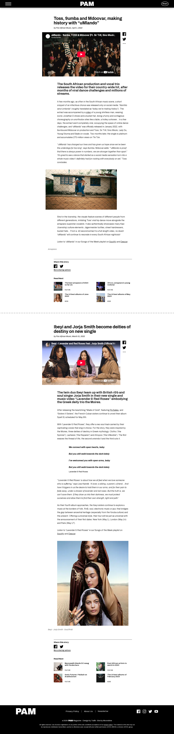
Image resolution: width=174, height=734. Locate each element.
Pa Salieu (114, 410)
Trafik (93, 721)
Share (164, 4)
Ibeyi (50, 630)
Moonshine (107, 721)
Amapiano (52, 249)
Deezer (124, 242)
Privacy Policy (72, 711)
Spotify (112, 242)
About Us (88, 711)
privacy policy (108, 725)
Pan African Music (63, 28)
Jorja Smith (58, 630)
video (88, 112)
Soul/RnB (68, 630)
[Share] (124, 34)
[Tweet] (124, 39)
